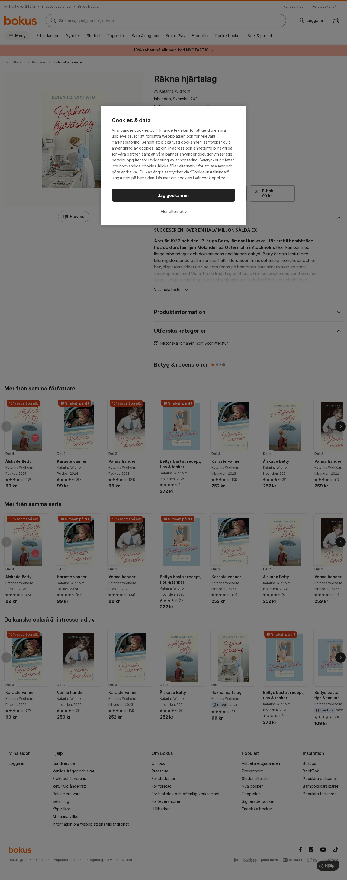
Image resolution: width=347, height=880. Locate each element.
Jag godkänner (173, 195)
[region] (173, 165)
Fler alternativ (173, 211)
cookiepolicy (213, 178)
